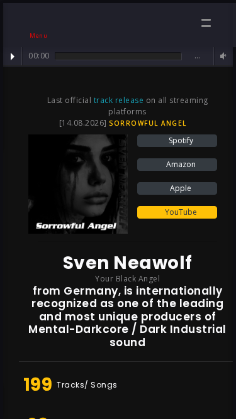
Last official (70, 100)
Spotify (180, 140)
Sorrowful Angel (148, 123)
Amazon (180, 164)
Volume (221, 56)
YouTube (180, 212)
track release (119, 100)
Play (12, 56)
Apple (179, 188)
